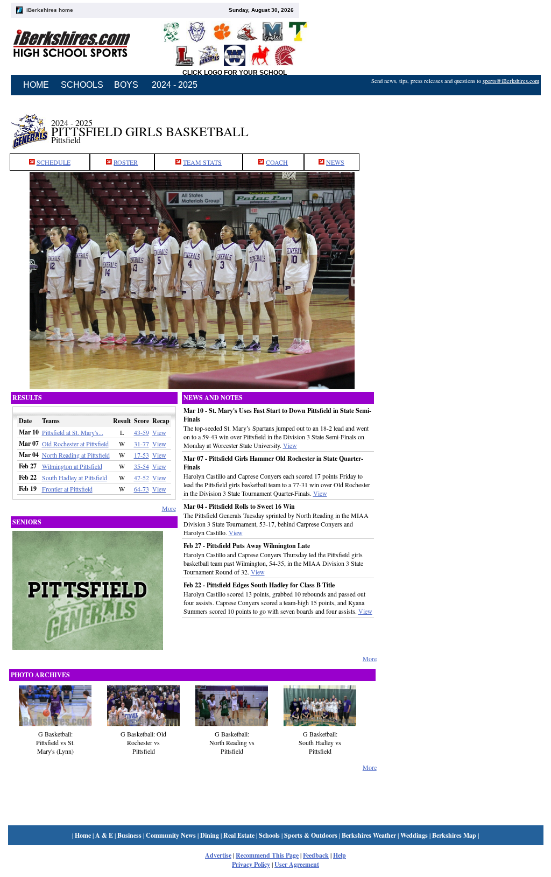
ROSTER (126, 162)
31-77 (141, 443)
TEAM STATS (202, 162)
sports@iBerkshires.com (511, 81)
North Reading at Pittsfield (76, 455)
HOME (36, 84)
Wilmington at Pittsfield (72, 466)
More (169, 508)
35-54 (141, 466)
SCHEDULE (53, 162)
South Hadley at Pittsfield (74, 477)
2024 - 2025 (174, 84)
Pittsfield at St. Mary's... (72, 432)
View (159, 432)
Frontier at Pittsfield (67, 489)
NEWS (335, 162)
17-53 (141, 455)
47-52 (141, 477)
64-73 (141, 489)
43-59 (141, 432)
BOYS (126, 84)
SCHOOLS (82, 84)
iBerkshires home (49, 10)
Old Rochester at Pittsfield (75, 443)
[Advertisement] (460, 125)
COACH (277, 162)
